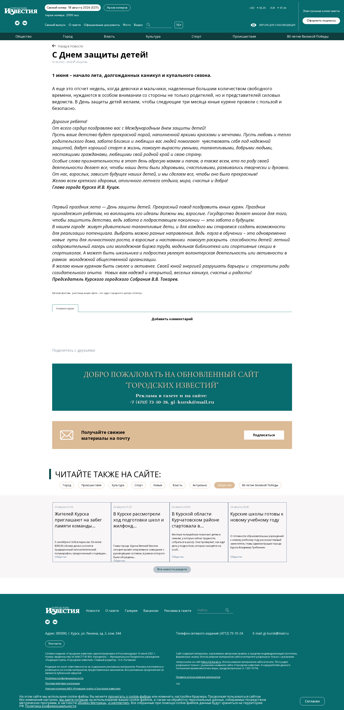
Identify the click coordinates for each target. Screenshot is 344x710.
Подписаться (264, 435)
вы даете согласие (73, 699)
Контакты (54, 644)
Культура (153, 36)
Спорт (196, 36)
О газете (75, 25)
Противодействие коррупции (62, 683)
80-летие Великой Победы (307, 36)
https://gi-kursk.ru (211, 662)
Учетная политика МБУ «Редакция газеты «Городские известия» (83, 688)
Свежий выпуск (55, 25)
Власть (109, 36)
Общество (24, 36)
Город (68, 36)
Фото (127, 25)
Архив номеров (117, 8)
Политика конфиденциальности (64, 678)
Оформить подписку (321, 20)
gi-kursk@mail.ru (276, 633)
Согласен (312, 701)
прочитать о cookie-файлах (129, 696)
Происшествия (244, 36)
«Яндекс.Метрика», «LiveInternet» (103, 703)
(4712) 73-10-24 (231, 633)
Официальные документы (102, 25)
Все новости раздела (172, 569)
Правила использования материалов (198, 677)
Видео (138, 25)
